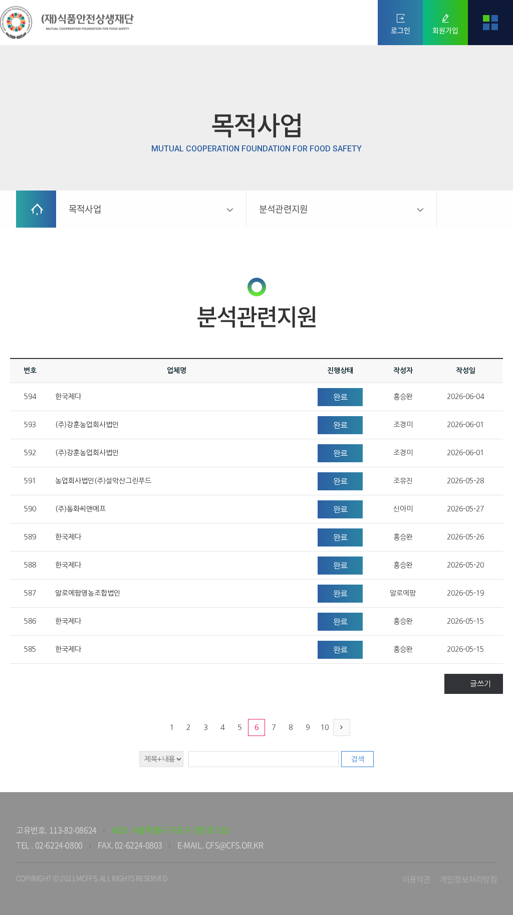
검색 (357, 759)
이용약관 (416, 879)
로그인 (400, 30)
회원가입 (445, 30)
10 (324, 727)
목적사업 (85, 209)
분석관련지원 (283, 209)
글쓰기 (480, 683)
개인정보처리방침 (468, 879)
